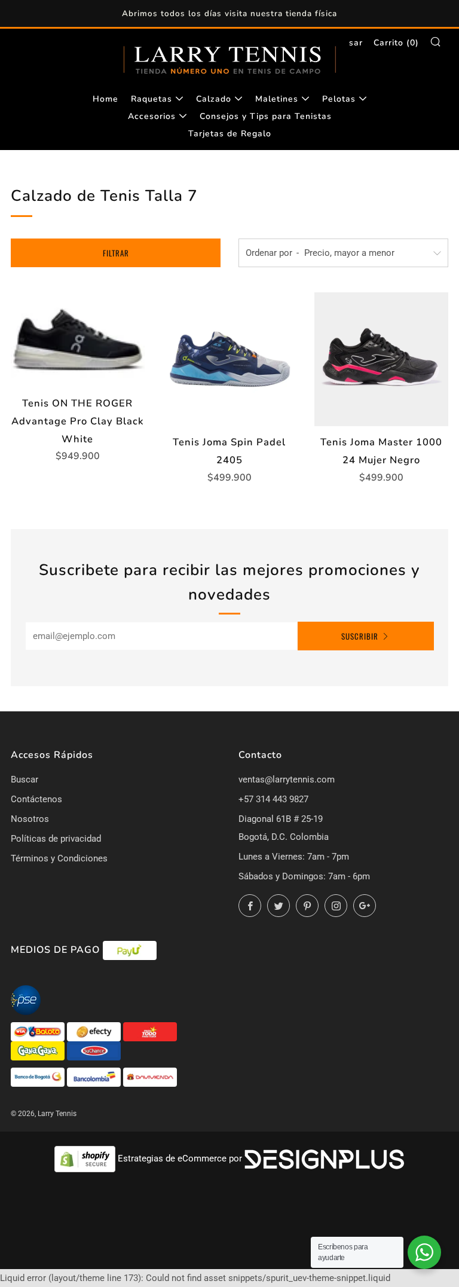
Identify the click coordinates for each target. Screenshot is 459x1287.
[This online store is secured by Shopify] (86, 1158)
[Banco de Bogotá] (39, 1076)
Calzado (213, 99)
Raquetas (151, 99)
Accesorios (152, 116)
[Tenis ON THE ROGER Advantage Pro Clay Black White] (78, 339)
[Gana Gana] (39, 1050)
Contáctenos (36, 799)
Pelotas (339, 99)
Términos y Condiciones (59, 858)
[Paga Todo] (150, 1031)
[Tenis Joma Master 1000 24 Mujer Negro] (381, 359)
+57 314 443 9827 (273, 799)
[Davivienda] (150, 1076)
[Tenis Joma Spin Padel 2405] (229, 359)
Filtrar (116, 253)
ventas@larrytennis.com (286, 779)
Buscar (24, 779)
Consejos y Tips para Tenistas (266, 116)
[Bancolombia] (95, 1076)
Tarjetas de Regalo (229, 133)
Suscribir (359, 636)
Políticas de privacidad (56, 838)
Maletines (276, 99)
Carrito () (396, 42)
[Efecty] (95, 1031)
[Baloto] (39, 1031)
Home (105, 99)
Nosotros (30, 819)
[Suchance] (94, 1050)
